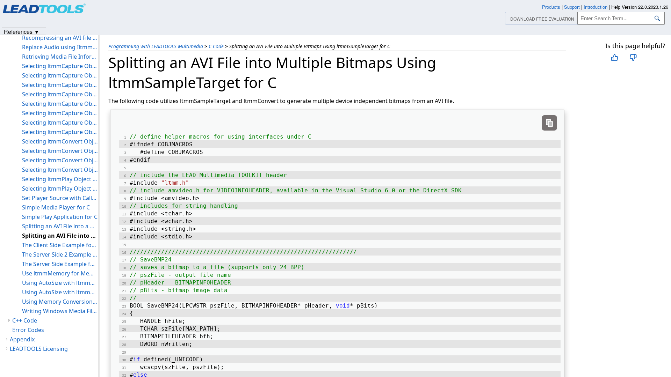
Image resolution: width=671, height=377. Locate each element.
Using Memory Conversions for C (60, 301)
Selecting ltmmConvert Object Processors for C (60, 151)
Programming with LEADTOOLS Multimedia (155, 46)
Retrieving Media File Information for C (60, 56)
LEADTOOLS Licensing (39, 349)
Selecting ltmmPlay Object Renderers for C (60, 188)
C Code (216, 46)
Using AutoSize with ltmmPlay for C (60, 292)
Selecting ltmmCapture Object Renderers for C (60, 104)
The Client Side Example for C (60, 245)
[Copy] (549, 123)
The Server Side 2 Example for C (60, 254)
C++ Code (24, 320)
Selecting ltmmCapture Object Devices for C (60, 75)
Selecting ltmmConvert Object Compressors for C (60, 141)
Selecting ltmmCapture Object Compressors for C (60, 66)
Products (551, 6)
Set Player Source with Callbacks (60, 198)
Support (572, 6)
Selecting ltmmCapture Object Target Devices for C (60, 122)
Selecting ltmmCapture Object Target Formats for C (60, 132)
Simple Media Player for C (56, 207)
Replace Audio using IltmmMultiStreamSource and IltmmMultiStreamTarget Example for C (60, 47)
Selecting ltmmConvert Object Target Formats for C (60, 169)
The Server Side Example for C (60, 264)
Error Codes (28, 330)
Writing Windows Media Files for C (60, 311)
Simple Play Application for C (60, 217)
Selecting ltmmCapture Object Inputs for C (60, 85)
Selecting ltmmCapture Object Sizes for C (60, 113)
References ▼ (21, 31)
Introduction (595, 6)
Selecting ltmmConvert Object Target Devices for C (60, 160)
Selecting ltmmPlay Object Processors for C (60, 179)
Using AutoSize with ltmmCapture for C (60, 283)
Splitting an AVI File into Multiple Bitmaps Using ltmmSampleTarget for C (60, 235)
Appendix (22, 339)
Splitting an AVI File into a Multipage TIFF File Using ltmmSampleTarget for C (60, 226)
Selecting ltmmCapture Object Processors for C (60, 94)
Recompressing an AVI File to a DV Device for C (60, 38)
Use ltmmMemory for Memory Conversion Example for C (60, 273)
